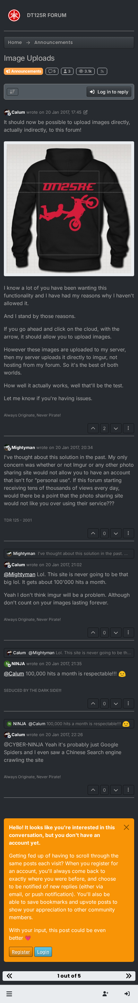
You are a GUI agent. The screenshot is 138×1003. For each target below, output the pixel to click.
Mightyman (23, 447)
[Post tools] (128, 428)
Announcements (25, 71)
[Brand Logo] (14, 15)
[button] (9, 994)
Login (43, 952)
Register (21, 952)
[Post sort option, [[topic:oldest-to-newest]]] (12, 92)
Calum (18, 112)
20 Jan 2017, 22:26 (64, 734)
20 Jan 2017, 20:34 (74, 447)
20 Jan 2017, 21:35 (64, 663)
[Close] (126, 827)
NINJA (18, 663)
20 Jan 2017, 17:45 (64, 112)
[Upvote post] (93, 428)
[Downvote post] (116, 428)
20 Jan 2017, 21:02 (64, 564)
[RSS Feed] (102, 71)
